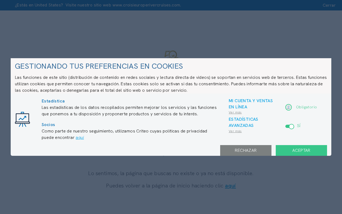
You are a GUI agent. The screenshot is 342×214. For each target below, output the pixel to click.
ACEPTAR (301, 150)
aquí (80, 137)
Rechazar (245, 150)
